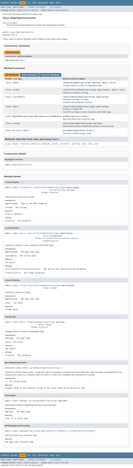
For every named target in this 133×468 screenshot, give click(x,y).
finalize (25, 144)
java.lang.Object (10, 23)
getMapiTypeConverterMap (75, 116)
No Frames (41, 7)
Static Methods (29, 75)
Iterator (67, 99)
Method (34, 10)
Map (14, 116)
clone (7, 144)
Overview (5, 3)
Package (14, 3)
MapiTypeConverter (25, 32)
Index (51, 3)
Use (29, 3)
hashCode (45, 144)
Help (58, 3)
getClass (35, 144)
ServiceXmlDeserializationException (60, 238)
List (15, 97)
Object (14, 35)
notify (55, 144)
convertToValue (70, 97)
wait (84, 144)
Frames (31, 7)
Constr (26, 10)
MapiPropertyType (82, 83)
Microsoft (24, 465)
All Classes (55, 7)
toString (76, 144)
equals (15, 144)
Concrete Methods (50, 75)
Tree (34, 3)
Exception (53, 192)
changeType (68, 83)
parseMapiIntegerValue (74, 130)
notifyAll (64, 144)
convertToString (70, 90)
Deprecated (43, 3)
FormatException (50, 241)
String (16, 90)
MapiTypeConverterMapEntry (48, 116)
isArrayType (68, 123)
